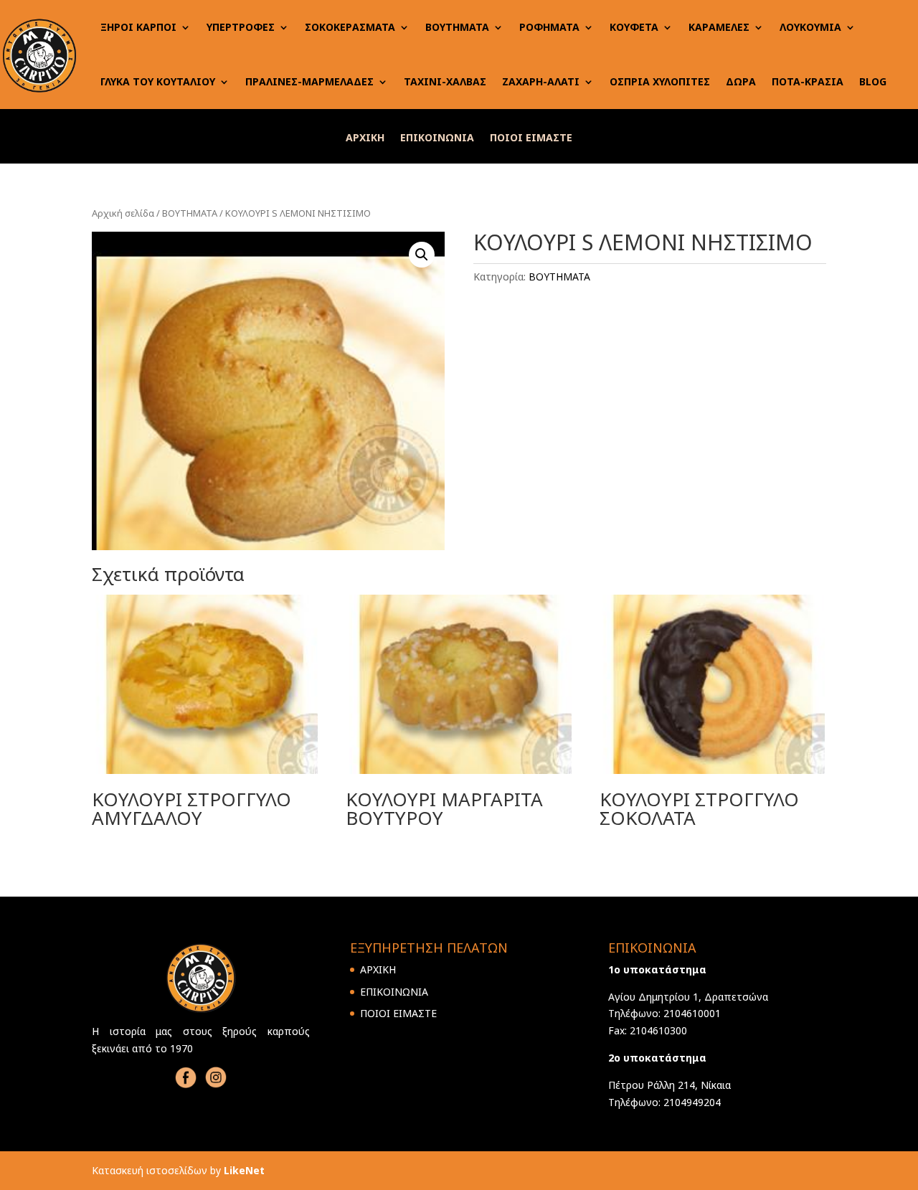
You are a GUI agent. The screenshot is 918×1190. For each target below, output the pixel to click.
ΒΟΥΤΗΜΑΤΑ (457, 27)
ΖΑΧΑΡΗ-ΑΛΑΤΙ (540, 81)
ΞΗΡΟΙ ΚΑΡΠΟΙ (138, 27)
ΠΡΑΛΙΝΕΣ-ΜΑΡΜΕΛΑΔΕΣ (309, 81)
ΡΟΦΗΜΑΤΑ (549, 27)
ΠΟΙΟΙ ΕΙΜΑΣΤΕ (531, 138)
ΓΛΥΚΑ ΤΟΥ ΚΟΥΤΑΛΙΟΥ (157, 81)
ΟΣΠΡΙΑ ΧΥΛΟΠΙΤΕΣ (660, 81)
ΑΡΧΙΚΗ (365, 138)
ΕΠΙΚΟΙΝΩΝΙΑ (437, 138)
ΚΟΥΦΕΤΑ (634, 27)
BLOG (872, 81)
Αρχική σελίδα (123, 213)
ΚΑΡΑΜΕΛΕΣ (718, 27)
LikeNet (244, 1170)
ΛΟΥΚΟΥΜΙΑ (810, 27)
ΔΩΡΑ (741, 81)
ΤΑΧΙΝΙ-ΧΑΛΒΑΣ (445, 81)
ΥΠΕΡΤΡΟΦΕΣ (241, 27)
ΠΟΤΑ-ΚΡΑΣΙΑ (807, 81)
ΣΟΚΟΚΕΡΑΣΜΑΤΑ (350, 27)
